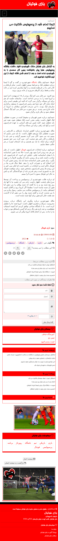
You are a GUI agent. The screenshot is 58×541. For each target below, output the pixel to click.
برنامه (10, 443)
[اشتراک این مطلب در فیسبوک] (18, 253)
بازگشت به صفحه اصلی (14, 463)
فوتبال (23, 150)
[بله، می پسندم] (29, 248)
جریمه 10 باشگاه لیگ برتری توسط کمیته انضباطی (40, 272)
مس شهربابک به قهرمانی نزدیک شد (44, 365)
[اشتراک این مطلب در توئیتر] (14, 253)
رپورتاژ (19, 443)
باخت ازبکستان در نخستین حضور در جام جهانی (41, 358)
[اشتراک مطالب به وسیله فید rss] (5, 253)
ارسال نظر (47, 322)
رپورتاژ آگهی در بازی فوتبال (48, 532)
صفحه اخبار (28, 459)
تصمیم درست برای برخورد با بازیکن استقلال (42, 275)
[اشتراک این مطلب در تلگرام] (23, 253)
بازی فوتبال (36, 4)
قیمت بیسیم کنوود (47, 342)
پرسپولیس (10, 243)
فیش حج (51, 338)
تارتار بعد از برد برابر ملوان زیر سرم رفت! (42, 268)
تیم (35, 443)
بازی (40, 243)
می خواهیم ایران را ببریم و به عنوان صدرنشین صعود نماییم (37, 362)
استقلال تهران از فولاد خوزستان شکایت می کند (41, 265)
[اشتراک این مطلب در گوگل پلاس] (10, 253)
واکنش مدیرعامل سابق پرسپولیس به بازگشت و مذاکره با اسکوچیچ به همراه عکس (30, 355)
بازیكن (31, 243)
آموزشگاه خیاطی (48, 334)
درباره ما (53, 529)
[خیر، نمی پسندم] (18, 248)
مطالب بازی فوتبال (50, 536)
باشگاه (34, 82)
